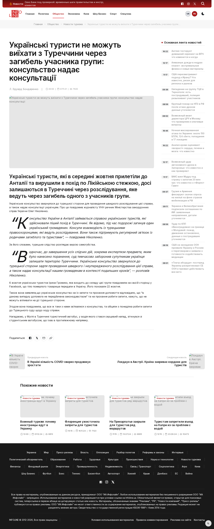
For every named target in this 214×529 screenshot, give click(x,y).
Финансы (15, 466)
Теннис (76, 473)
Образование (58, 459)
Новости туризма (73, 24)
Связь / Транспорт (140, 466)
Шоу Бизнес (99, 14)
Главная (30, 14)
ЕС (176, 473)
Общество (58, 14)
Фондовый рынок (38, 466)
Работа (77, 459)
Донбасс (162, 473)
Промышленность (87, 466)
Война (189, 473)
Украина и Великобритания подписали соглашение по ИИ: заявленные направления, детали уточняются (187, 212)
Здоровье (94, 459)
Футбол (47, 473)
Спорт (113, 14)
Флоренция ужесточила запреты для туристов (82, 423)
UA (188, 14)
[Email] (44, 338)
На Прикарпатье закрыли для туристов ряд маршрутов (127, 425)
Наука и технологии (162, 459)
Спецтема (125, 14)
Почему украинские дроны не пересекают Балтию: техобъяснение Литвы (67, 2)
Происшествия (134, 459)
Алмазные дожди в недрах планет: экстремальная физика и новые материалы (187, 65)
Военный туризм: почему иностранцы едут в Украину (38, 425)
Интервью (177, 452)
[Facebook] (30, 338)
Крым (146, 473)
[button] (203, 4)
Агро (184, 466)
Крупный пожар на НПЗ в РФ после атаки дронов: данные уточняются (188, 106)
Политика (43, 14)
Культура (113, 459)
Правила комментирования (152, 520)
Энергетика (62, 466)
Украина (31, 452)
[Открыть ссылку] (51, 338)
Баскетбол (94, 473)
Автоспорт (114, 473)
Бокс (61, 473)
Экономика (74, 14)
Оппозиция (102, 452)
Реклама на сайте (180, 520)
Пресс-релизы (64, 452)
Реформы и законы (153, 452)
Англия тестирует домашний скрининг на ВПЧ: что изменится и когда (188, 54)
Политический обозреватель (26, 459)
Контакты (199, 520)
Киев (86, 14)
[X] (37, 338)
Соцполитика (166, 466)
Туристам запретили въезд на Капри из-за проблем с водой (173, 425)
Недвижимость (114, 466)
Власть (85, 452)
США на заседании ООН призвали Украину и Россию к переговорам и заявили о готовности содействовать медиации (188, 250)
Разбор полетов (126, 452)
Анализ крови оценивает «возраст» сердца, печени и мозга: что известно (188, 148)
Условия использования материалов (112, 520)
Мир (46, 452)
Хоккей (132, 473)
